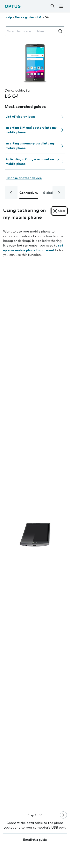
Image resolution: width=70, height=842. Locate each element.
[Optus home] (13, 6)
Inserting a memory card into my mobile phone (30, 146)
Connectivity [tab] (28, 192)
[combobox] (31, 31)
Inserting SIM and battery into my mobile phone (31, 130)
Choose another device (24, 178)
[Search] (52, 6)
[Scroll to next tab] (58, 192)
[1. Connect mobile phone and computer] (35, 534)
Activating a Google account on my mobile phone (32, 161)
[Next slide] (63, 814)
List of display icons (20, 116)
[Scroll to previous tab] (11, 192)
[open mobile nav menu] (61, 6)
